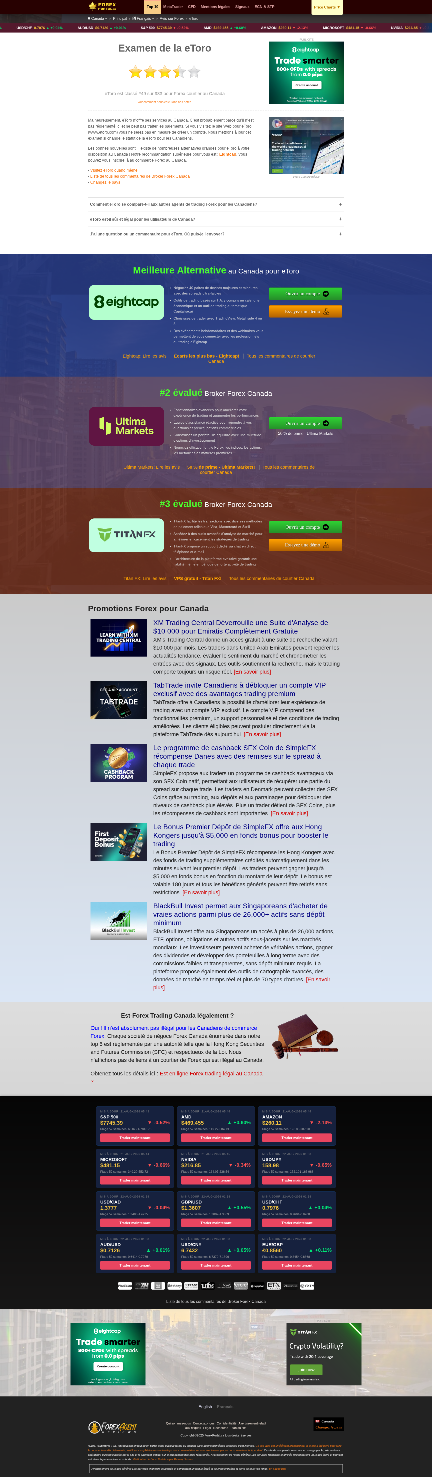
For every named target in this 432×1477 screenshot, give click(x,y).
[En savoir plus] (252, 672)
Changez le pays (105, 182)
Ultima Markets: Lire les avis (152, 467)
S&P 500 (97, 28)
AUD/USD (35, 28)
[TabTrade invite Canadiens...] (118, 717)
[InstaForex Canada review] (175, 1288)
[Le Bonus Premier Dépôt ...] (118, 859)
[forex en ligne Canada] (103, 10)
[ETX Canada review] (274, 1288)
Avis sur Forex (172, 18)
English (205, 1407)
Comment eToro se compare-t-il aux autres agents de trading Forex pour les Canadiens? (216, 204)
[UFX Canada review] (208, 1288)
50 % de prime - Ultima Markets (305, 433)
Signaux (242, 7)
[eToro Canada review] (241, 1288)
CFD (192, 7)
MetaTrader (173, 7)
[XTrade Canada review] (191, 1288)
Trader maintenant (135, 1138)
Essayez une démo (302, 311)
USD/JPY (406, 28)
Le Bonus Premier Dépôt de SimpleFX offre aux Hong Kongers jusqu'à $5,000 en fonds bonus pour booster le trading (240, 835)
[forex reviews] (112, 1432)
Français (144, 18)
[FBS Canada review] (158, 1288)
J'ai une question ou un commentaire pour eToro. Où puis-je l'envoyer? (216, 234)
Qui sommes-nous (178, 1423)
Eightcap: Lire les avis (144, 356)
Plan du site (238, 1428)
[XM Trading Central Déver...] (118, 655)
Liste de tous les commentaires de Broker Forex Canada (140, 176)
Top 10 (152, 7)
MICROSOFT (283, 28)
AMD (157, 28)
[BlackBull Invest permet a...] (118, 938)
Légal (207, 1428)
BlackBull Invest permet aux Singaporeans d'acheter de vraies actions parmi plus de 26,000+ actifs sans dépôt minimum (240, 914)
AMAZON (218, 28)
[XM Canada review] (141, 1288)
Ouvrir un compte (303, 293)
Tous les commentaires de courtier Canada (271, 578)
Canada (97, 18)
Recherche (220, 1428)
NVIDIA (346, 28)
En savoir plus (277, 1468)
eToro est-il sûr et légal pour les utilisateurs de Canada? (216, 219)
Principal (120, 18)
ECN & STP (264, 7)
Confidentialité (226, 1423)
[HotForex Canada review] (224, 1288)
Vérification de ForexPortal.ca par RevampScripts (163, 1459)
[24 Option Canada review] (291, 1288)
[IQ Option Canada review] (257, 1288)
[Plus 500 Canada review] (125, 1288)
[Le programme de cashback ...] (118, 780)
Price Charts (327, 7)
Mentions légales (215, 7)
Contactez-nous (203, 1423)
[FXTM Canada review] (307, 1288)
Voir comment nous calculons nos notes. (165, 102)
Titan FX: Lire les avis (145, 578)
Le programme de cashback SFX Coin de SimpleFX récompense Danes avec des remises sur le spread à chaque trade (237, 756)
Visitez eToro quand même (114, 170)
